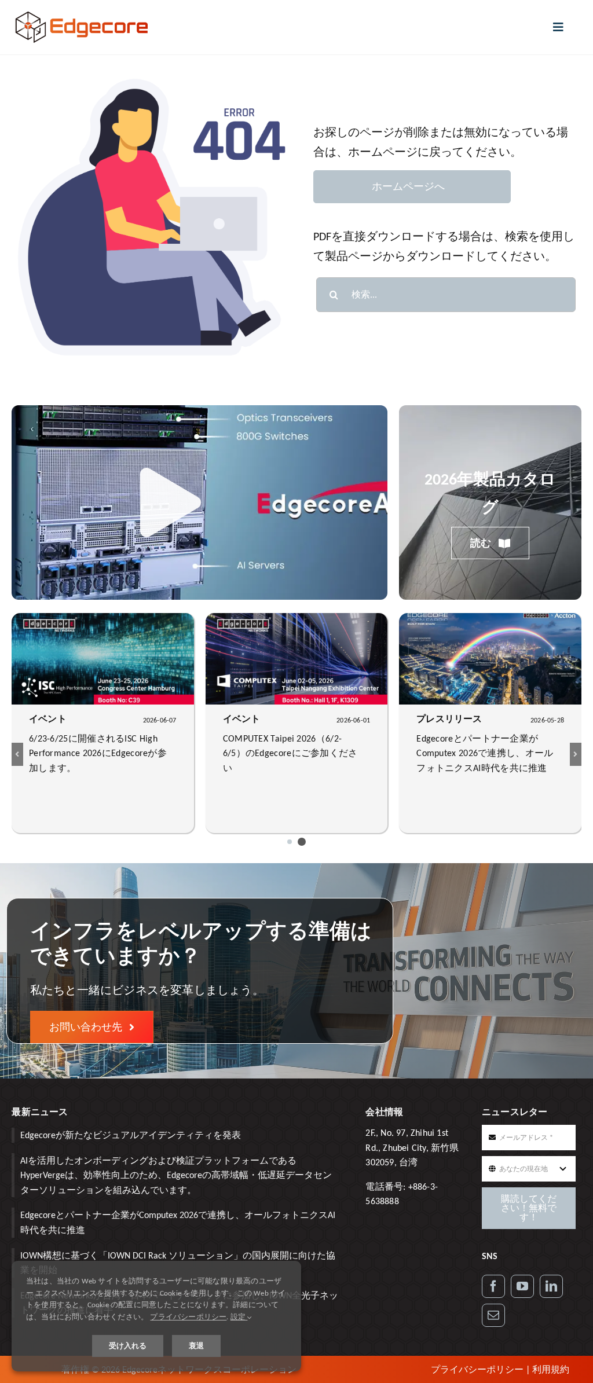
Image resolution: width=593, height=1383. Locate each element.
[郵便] (493, 1315)
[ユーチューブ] (522, 1286)
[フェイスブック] (493, 1286)
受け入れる (128, 1345)
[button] (289, 841)
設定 (239, 1316)
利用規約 (550, 1369)
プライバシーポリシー (477, 1369)
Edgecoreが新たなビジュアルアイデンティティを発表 (130, 1134)
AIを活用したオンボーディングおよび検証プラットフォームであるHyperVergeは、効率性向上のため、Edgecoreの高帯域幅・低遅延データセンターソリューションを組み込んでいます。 (176, 1175)
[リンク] (551, 1286)
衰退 (196, 1345)
